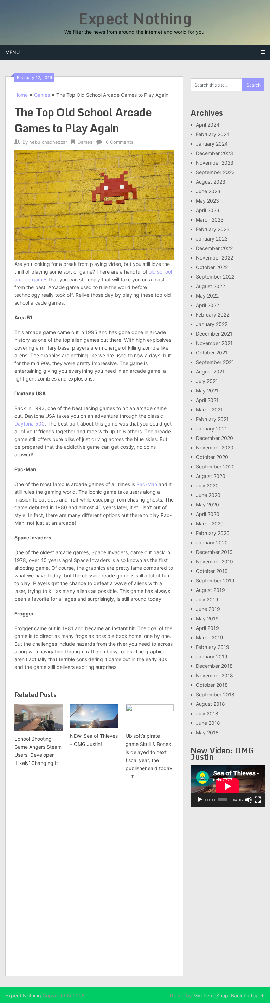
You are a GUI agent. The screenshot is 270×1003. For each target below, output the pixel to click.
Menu (12, 52)
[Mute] (248, 799)
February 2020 (213, 533)
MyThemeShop (210, 995)
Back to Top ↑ (248, 995)
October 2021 (211, 353)
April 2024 (207, 125)
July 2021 (207, 381)
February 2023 (213, 229)
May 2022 (207, 296)
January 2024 (212, 144)
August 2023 (210, 182)
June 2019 (208, 609)
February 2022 (212, 315)
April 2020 (207, 514)
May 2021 (207, 391)
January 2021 (211, 429)
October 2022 (212, 267)
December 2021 (214, 334)
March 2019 (209, 637)
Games (42, 95)
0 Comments (120, 142)
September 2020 (215, 466)
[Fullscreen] (257, 799)
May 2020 (207, 504)
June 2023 (208, 191)
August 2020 (210, 476)
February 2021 (212, 419)
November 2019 (214, 561)
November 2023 (214, 163)
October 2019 (212, 571)
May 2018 (207, 732)
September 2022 (215, 277)
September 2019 (215, 580)
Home (21, 95)
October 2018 (212, 685)
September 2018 (215, 694)
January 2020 (212, 542)
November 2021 (214, 343)
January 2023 (212, 239)
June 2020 (208, 495)
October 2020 (212, 457)
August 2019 (210, 590)
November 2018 (214, 675)
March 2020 (210, 523)
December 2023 (214, 153)
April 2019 (207, 628)
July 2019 (207, 599)
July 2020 (207, 485)
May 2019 (207, 618)
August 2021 (210, 372)
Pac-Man (146, 484)
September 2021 (215, 362)
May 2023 (207, 201)
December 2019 (214, 552)
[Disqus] (94, 879)
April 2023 (207, 210)
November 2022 (214, 258)
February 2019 (212, 647)
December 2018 (214, 666)
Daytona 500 (29, 424)
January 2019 (211, 656)
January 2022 (211, 324)
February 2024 (213, 134)
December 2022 (214, 248)
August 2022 (210, 286)
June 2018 (208, 723)
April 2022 (207, 305)
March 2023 (210, 220)
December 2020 (214, 438)
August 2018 (210, 704)
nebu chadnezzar (48, 142)
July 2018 (207, 713)
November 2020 (214, 448)
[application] (228, 786)
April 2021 (207, 400)
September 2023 (215, 172)
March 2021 (209, 410)
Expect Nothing (135, 18)
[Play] (199, 799)
